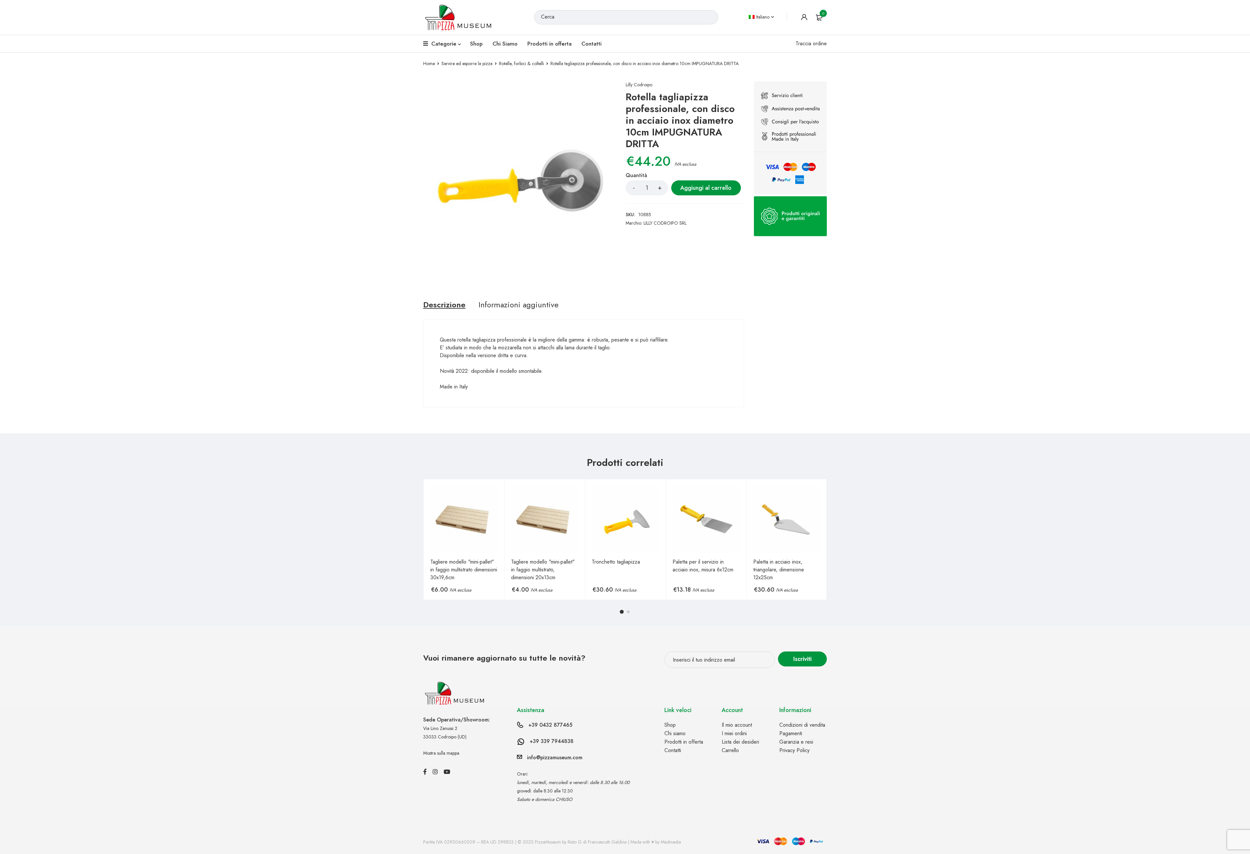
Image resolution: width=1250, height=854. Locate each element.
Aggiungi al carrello (705, 188)
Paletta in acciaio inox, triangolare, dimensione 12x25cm (778, 569)
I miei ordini (734, 733)
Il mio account (737, 725)
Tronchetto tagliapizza (616, 562)
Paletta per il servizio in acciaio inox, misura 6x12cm (703, 565)
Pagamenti (790, 733)
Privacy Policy (794, 750)
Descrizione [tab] (444, 305)
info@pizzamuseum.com (554, 757)
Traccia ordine (811, 43)
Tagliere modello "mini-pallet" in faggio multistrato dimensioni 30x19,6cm (463, 569)
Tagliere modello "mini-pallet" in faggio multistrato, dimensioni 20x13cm (543, 569)
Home (429, 63)
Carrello (730, 750)
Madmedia (671, 842)
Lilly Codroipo (639, 84)
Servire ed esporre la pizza (467, 63)
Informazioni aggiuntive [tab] (519, 305)
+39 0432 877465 (550, 725)
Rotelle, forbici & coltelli (521, 63)
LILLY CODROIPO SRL (665, 223)
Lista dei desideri (740, 742)
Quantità (636, 175)
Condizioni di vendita (802, 725)
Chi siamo (675, 733)
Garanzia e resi (796, 742)
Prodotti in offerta (683, 742)
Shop (670, 725)
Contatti (672, 750)
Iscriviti (802, 659)
